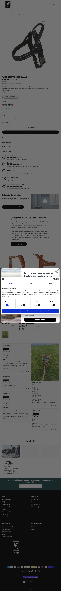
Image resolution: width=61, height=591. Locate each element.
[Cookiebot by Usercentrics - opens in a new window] (52, 279)
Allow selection (30, 311)
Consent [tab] (10, 283)
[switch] (23, 305)
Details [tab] (30, 283)
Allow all (50, 311)
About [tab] (50, 283)
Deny (11, 311)
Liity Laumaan (40, 319)
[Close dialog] (57, 271)
